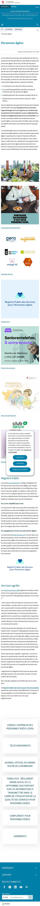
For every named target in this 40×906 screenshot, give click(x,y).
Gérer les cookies (20, 470)
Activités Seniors (7, 274)
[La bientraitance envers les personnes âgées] (20, 205)
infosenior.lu (5, 322)
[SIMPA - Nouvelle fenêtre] (20, 345)
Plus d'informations (8, 368)
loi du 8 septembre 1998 (11, 590)
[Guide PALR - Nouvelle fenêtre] (20, 393)
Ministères (13, 6)
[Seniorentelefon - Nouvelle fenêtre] (20, 299)
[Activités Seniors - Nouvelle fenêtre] (20, 251)
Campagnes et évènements (10, 228)
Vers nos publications (8, 415)
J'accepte (20, 457)
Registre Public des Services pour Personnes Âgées (21, 688)
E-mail (5, 897)
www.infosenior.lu (14, 483)
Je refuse (20, 463)
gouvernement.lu (5, 6)
